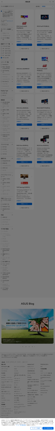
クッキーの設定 (36, 428)
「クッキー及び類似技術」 (21, 425)
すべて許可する (48, 428)
